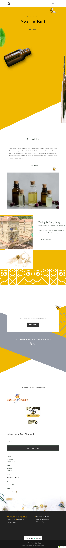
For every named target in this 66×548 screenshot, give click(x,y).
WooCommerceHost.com (36, 545)
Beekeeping (20, 519)
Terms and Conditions (42, 516)
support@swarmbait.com (13, 477)
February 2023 (12, 522)
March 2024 (11, 519)
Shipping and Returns (42, 519)
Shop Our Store (46, 239)
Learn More (33, 166)
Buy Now (33, 29)
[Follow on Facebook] (8, 492)
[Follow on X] (12, 492)
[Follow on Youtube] (16, 492)
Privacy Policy (40, 522)
